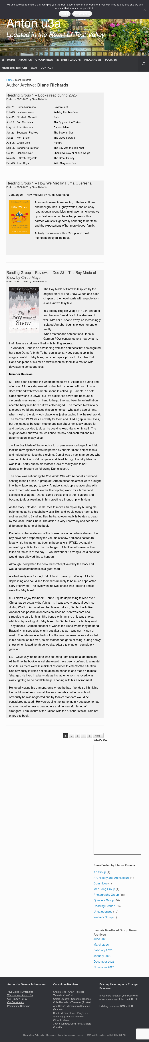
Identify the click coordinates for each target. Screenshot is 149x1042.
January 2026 (102, 956)
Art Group (100, 872)
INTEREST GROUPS (69, 59)
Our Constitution (15, 1002)
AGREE (65, 13)
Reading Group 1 (105, 906)
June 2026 (100, 939)
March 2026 (101, 944)
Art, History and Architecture (112, 878)
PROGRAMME (92, 59)
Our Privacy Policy (17, 998)
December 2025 (104, 961)
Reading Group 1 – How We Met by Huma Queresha (49, 183)
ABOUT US (25, 59)
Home (9, 79)
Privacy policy (82, 13)
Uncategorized (103, 911)
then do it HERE (129, 999)
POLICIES (111, 59)
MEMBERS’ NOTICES (14, 67)
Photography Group (106, 894)
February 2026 (103, 950)
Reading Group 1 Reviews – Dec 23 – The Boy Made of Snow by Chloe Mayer (51, 275)
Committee (101, 883)
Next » (98, 735)
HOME (11, 59)
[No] (144, 9)
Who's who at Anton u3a (20, 995)
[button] (143, 64)
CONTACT (47, 67)
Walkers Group (103, 917)
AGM (34, 67)
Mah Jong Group (104, 889)
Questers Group (104, 900)
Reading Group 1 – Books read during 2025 (41, 95)
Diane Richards (52, 85)
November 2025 (104, 967)
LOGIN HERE (127, 1006)
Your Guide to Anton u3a (20, 991)
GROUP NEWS (44, 59)
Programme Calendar (18, 1006)
